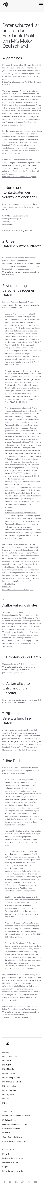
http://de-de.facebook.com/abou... (25, 578)
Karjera (5, 1166)
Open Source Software (12, 1137)
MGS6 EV (6, 1060)
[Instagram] (10, 1182)
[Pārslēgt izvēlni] (40, 4)
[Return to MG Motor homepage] (5, 4)
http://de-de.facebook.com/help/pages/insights (20, 511)
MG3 (4, 1103)
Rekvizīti (6, 1132)
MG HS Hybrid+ (9, 1086)
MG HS (5, 1099)
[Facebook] (4, 1182)
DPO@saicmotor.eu (10, 263)
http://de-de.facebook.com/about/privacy (19, 176)
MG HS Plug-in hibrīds (11, 1077)
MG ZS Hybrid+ (9, 1090)
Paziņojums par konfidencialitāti (16, 1116)
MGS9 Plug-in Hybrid (11, 1082)
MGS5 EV (6, 1065)
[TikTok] (22, 1182)
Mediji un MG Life (10, 1162)
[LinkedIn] (16, 1182)
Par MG (5, 1154)
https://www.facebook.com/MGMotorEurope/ (21, 82)
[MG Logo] (7, 1044)
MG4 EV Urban (8, 1073)
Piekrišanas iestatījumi (11, 1128)
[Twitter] (29, 1182)
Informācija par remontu (12, 1171)
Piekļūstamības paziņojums (14, 1141)
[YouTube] (35, 1182)
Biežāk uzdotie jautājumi (12, 1158)
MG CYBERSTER (9, 1056)
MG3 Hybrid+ (8, 1094)
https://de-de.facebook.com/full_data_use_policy (18, 588)
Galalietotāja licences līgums (14, 1124)
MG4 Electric (8, 1069)
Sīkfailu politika (8, 1120)
